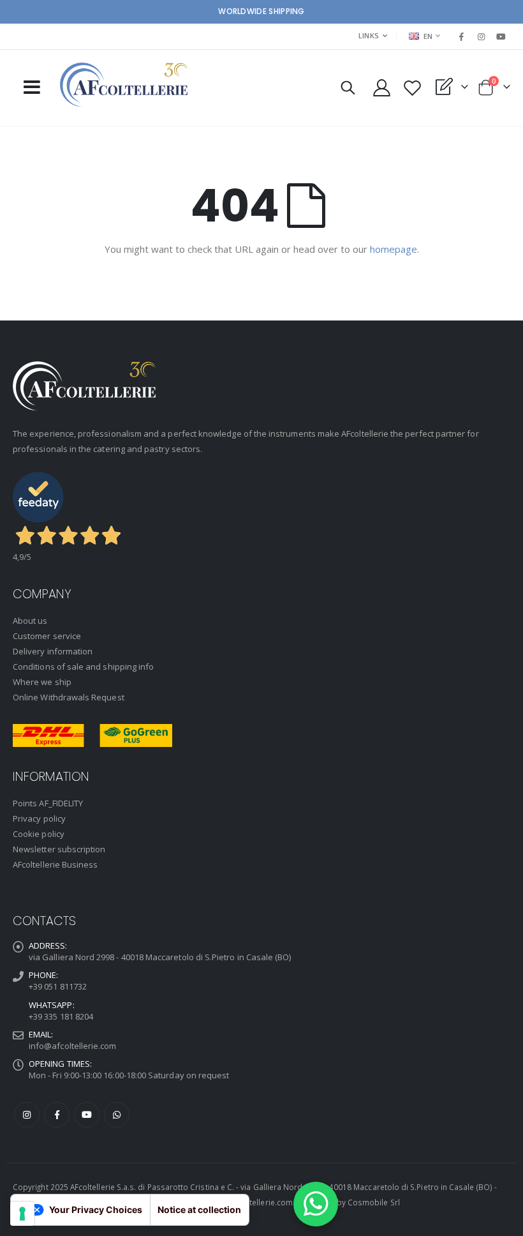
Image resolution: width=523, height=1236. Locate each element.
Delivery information (52, 651)
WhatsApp (116, 1114)
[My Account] (381, 87)
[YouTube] (501, 36)
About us (30, 620)
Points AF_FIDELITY (48, 803)
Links (368, 35)
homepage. (394, 249)
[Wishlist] (412, 87)
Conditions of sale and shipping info (83, 666)
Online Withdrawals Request (68, 697)
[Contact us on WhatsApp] (315, 1204)
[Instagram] (481, 36)
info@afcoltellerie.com (72, 1045)
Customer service (47, 636)
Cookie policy (38, 834)
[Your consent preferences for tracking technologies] (22, 1214)
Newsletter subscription (59, 849)
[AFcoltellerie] (124, 85)
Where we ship (42, 682)
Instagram (27, 1114)
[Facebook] (461, 36)
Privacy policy (39, 818)
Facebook (57, 1114)
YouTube (86, 1114)
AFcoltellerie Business (55, 864)
